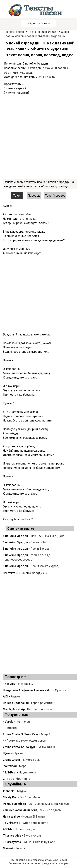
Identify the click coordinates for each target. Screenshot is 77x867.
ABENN (7, 829)
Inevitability (25, 683)
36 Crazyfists (12, 842)
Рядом (15, 696)
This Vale (9, 683)
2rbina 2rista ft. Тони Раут (20, 734)
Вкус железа (32, 835)
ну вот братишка (18, 778)
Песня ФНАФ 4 (40, 542)
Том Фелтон (11, 823)
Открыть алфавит (38, 23)
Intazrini (11, 728)
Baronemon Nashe (39, 709)
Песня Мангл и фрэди (45, 566)
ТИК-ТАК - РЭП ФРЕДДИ (47, 536)
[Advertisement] (38, 136)
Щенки (8, 753)
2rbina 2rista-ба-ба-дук (19, 747)
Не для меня (27, 772)
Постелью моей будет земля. (26, 740)
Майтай (8, 848)
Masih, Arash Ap (14, 709)
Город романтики (43, 703)
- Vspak (8, 721)
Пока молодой (25, 829)
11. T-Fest (9, 772)
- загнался (22, 721)
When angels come (35, 823)
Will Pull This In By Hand (39, 842)
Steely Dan (10, 797)
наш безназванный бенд (20, 810)
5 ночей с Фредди (46, 32)
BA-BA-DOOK (46, 747)
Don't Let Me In (30, 797)
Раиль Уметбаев (14, 804)
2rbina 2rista (11, 759)
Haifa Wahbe (11, 816)
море (22, 766)
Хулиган (60, 690)
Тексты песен (15, 32)
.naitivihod (10, 766)
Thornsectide (12, 835)
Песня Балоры (40, 548)
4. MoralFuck (31, 759)
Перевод (34, 195)
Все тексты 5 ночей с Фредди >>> (25, 573)
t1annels (9, 791)
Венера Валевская (16, 703)
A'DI (5, 696)
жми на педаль (50, 810)
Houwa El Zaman (33, 816)
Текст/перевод (55, 195)
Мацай (45, 734)
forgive (22, 791)
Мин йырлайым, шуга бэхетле (48, 804)
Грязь (19, 753)
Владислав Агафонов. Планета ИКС (27, 690)
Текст (17, 195)
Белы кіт (22, 848)
